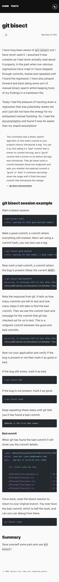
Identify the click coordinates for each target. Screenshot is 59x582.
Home (5, 6)
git (6, 35)
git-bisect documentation (20, 186)
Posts (14, 6)
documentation (11, 121)
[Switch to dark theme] (55, 6)
